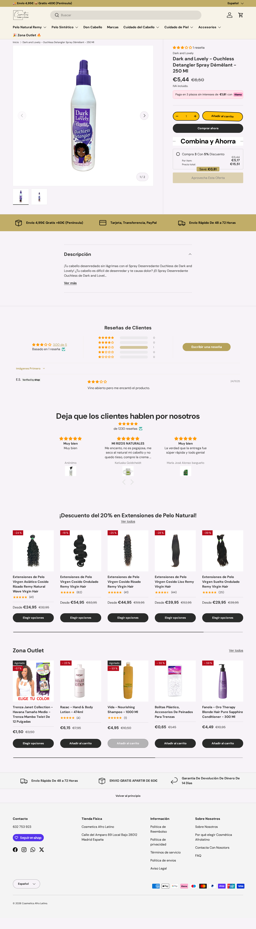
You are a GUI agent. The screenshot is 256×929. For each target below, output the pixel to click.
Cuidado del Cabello (139, 27)
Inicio (16, 42)
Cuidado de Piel (176, 27)
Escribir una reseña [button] (206, 347)
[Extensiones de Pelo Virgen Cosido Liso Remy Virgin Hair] (175, 550)
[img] (97, 382)
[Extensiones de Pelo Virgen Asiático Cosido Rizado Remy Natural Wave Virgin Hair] (33, 550)
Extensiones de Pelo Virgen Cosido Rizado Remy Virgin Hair (124, 582)
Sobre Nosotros (206, 827)
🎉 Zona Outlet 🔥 (27, 35)
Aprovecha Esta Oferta (208, 178)
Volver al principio (128, 796)
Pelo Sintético (63, 27)
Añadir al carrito (223, 116)
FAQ (198, 855)
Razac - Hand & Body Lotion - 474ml (76, 709)
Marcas (113, 27)
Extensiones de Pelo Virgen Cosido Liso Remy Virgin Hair (174, 582)
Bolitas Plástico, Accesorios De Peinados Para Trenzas (174, 712)
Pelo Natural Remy (27, 27)
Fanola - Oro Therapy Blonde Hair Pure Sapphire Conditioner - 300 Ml (222, 712)
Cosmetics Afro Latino (34, 903)
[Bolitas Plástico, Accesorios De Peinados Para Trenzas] (175, 681)
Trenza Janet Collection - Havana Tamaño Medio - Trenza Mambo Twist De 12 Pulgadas (33, 714)
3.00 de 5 (60, 345)
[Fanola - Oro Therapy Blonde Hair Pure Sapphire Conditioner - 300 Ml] (222, 681)
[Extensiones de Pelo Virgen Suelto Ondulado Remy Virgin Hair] (222, 550)
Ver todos (128, 521)
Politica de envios (163, 860)
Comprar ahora (208, 128)
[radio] (208, 159)
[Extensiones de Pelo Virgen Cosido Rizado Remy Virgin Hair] (128, 550)
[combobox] (125, 15)
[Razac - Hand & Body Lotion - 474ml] (80, 681)
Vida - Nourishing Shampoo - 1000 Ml (123, 709)
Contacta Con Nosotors (212, 847)
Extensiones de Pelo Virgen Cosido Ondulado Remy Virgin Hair (79, 582)
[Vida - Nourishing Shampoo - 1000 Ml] (128, 681)
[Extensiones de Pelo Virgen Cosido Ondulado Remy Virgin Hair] (80, 550)
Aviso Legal (158, 868)
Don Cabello (92, 27)
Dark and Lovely (183, 53)
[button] (240, 15)
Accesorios (207, 27)
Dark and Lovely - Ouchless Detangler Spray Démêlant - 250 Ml (58, 42)
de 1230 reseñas (125, 429)
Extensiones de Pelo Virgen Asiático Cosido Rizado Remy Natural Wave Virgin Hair (31, 584)
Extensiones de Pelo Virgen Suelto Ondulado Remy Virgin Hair (221, 582)
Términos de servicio (165, 852)
